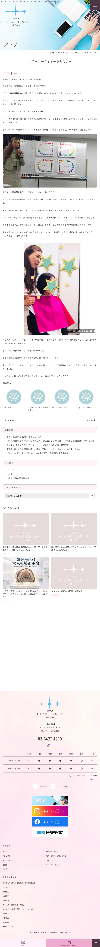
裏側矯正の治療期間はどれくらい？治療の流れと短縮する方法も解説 (73, 548)
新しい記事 (9, 420)
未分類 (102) (12, 473)
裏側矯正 (6, 900)
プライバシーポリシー (53, 865)
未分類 (15, 73)
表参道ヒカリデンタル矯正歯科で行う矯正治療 (19, 883)
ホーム (5, 851)
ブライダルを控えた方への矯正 (13, 905)
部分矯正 (6, 913)
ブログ (48, 860)
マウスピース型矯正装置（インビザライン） (18, 909)
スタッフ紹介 (7, 860)
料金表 (5, 869)
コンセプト (6, 856)
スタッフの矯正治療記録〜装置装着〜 (68, 591)
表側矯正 (6, 896)
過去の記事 (90, 420)
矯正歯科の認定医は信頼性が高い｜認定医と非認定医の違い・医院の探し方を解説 (25, 548)
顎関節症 (6, 922)
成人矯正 (6, 887)
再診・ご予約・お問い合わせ (56, 856)
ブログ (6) (11, 469)
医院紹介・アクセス (53, 851)
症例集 (5, 865)
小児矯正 (6, 892)
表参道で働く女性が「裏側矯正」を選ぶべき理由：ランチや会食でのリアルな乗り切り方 (43, 449)
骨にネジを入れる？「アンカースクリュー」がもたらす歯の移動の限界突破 (38, 445)
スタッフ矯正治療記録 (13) (18, 477)
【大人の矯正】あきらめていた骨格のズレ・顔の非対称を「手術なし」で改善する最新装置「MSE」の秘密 (50, 441)
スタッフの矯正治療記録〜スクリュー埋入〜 (25, 437)
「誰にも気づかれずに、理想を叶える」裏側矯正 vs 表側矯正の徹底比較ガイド (39, 453)
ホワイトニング (8, 927)
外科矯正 (6, 918)
